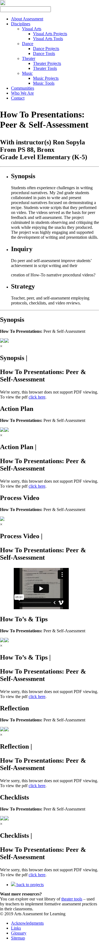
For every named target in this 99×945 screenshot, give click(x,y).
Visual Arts (31, 28)
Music (27, 73)
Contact (17, 98)
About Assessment (27, 19)
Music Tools (43, 83)
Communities (22, 88)
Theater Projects (47, 63)
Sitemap (18, 938)
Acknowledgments (27, 923)
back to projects (29, 884)
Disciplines (20, 23)
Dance (27, 43)
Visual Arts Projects (50, 33)
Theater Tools (45, 68)
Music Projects (46, 78)
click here (37, 397)
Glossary (18, 933)
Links (16, 928)
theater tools (71, 899)
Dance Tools (44, 53)
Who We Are (22, 93)
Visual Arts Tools (48, 38)
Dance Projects (46, 48)
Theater (28, 58)
